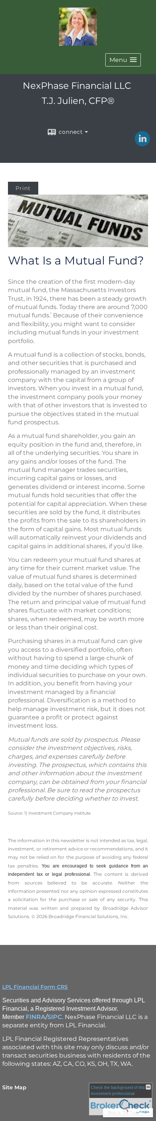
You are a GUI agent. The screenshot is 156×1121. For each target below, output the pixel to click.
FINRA (35, 1016)
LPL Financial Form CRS (35, 986)
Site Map (14, 1087)
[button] (123, 59)
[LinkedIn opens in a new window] (142, 143)
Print (23, 188)
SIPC (54, 1016)
